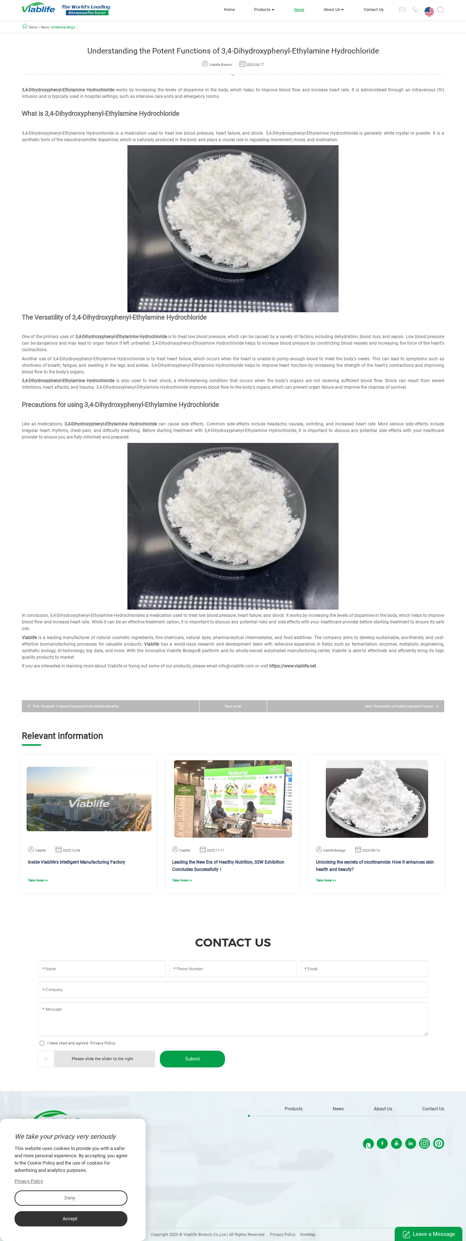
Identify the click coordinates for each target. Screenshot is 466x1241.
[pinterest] (438, 1143)
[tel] (415, 9)
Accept (70, 1218)
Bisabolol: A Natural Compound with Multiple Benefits (80, 706)
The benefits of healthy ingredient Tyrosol (403, 706)
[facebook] (382, 1143)
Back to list (233, 706)
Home (229, 9)
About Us (332, 9)
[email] (402, 9)
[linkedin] (410, 1143)
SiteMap (307, 1234)
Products (262, 9)
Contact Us (374, 9)
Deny (69, 1198)
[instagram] (424, 1143)
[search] (440, 11)
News (299, 9)
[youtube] (396, 1143)
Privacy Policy (102, 1043)
